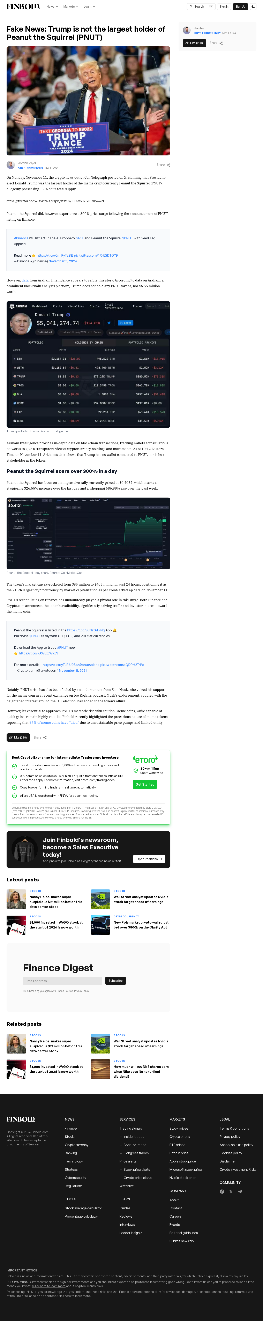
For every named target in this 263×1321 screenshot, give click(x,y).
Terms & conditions (234, 1128)
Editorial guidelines (184, 1233)
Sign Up (240, 6)
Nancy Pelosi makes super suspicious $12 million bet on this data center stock (56, 902)
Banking (71, 1153)
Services (127, 1119)
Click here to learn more (49, 1286)
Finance (71, 1128)
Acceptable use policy (236, 1145)
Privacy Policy (81, 990)
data (25, 280)
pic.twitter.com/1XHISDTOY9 (96, 255)
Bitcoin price (179, 1153)
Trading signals (131, 1128)
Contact (176, 1208)
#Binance (21, 238)
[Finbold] (23, 6)
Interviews (127, 1225)
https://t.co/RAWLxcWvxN (38, 653)
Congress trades (134, 1153)
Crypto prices (180, 1137)
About (174, 1200)
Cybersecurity (75, 1178)
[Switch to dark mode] (253, 6)
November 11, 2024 (62, 261)
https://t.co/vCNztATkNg (86, 630)
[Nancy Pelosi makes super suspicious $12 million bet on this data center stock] (16, 899)
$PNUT (127, 238)
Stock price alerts (135, 1169)
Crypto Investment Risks (238, 1169)
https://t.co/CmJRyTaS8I (55, 255)
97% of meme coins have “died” (54, 722)
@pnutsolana (89, 664)
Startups (71, 1169)
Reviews (126, 1216)
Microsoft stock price (186, 1169)
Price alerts (128, 1161)
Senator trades (133, 1145)
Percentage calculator (81, 1216)
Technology (74, 1161)
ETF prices (177, 1145)
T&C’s (68, 990)
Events (175, 1225)
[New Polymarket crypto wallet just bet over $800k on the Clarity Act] (100, 925)
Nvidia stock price (183, 1178)
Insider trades (132, 1137)
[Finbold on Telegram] (240, 1191)
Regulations (74, 1186)
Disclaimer (228, 1161)
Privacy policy (230, 1137)
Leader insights (131, 1233)
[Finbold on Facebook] (222, 1191)
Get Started (145, 784)
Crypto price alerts (136, 1178)
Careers (176, 1216)
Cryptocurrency (30, 167)
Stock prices (179, 1128)
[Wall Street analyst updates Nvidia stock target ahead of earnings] (100, 899)
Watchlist (127, 1186)
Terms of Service (27, 1144)
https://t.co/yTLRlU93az (61, 664)
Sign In (224, 6)
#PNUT (62, 647)
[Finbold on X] (230, 1191)
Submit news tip (182, 1241)
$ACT (80, 238)
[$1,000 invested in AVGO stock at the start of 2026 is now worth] (16, 925)
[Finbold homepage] (29, 1119)
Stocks (35, 891)
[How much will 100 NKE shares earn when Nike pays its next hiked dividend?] (100, 1069)
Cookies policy (231, 1153)
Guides (125, 1208)
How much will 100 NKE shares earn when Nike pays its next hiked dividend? (141, 1072)
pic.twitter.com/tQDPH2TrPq (122, 664)
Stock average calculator (83, 1208)
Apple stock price (183, 1161)
